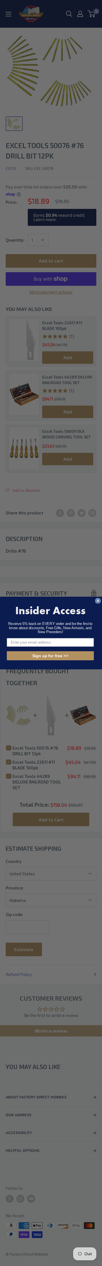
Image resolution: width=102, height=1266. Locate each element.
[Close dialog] (98, 601)
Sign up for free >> (50, 655)
